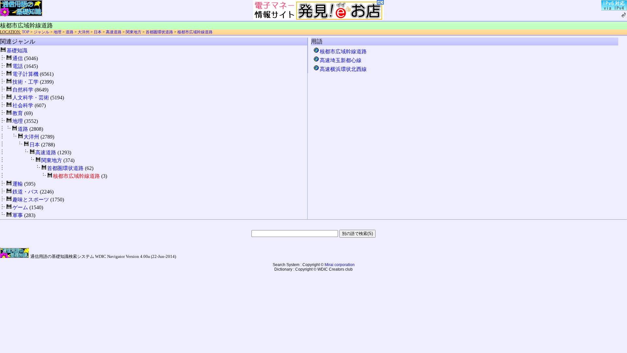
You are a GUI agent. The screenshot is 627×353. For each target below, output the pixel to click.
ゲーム (20, 207)
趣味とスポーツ (30, 199)
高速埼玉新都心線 (340, 60)
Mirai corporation (340, 264)
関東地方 (133, 32)
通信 (17, 58)
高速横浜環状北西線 (343, 69)
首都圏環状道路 (159, 32)
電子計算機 (25, 74)
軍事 (17, 215)
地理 (57, 32)
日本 (98, 32)
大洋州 (83, 32)
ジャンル (41, 32)
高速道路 (113, 32)
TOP (25, 32)
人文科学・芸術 (30, 97)
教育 (17, 113)
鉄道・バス (25, 191)
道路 (69, 32)
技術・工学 (25, 82)
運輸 (17, 184)
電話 (17, 66)
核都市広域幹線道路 (195, 32)
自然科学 (22, 89)
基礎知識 (17, 50)
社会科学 (22, 105)
